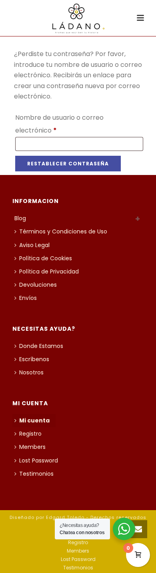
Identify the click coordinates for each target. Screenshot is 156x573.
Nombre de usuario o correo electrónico (59, 123)
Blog (20, 218)
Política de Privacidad (49, 271)
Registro (30, 434)
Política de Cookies (45, 258)
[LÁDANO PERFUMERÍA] (78, 18)
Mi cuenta (34, 420)
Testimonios (36, 474)
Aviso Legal (34, 245)
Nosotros (31, 372)
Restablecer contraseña (68, 163)
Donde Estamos (41, 346)
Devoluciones (38, 285)
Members (32, 447)
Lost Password (38, 460)
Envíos (28, 298)
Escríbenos (34, 359)
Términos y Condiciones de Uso (63, 231)
